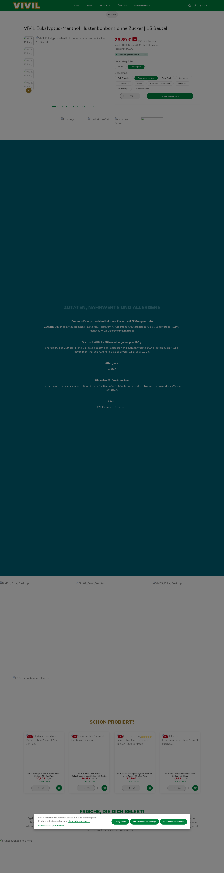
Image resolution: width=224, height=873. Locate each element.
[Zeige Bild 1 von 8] (54, 106)
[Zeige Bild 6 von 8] (81, 106)
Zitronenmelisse (142, 88)
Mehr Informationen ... (79, 821)
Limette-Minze (124, 83)
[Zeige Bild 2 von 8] (59, 106)
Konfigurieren (120, 821)
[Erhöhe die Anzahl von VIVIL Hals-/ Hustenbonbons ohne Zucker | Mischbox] (188, 788)
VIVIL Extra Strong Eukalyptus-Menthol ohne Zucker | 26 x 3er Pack (134, 774)
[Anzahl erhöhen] (143, 96)
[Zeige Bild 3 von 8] (64, 106)
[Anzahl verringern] (117, 96)
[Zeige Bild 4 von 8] (70, 106)
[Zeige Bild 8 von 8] (92, 106)
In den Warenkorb (170, 95)
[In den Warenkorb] (59, 788)
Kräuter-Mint (184, 78)
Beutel (120, 66)
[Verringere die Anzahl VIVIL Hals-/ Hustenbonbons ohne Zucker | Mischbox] (165, 788)
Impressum (58, 825)
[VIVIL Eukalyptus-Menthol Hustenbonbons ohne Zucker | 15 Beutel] (72, 73)
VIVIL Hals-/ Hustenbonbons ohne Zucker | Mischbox (180, 774)
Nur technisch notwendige (144, 821)
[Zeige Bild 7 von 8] (86, 106)
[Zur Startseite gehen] (30, 5)
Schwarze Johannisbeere (160, 83)
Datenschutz (44, 825)
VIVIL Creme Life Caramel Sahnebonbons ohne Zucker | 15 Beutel (89, 774)
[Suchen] (189, 5)
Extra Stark (166, 78)
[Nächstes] (29, 90)
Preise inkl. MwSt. (124, 48)
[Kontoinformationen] (195, 5)
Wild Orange (123, 88)
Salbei (139, 83)
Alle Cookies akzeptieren (173, 821)
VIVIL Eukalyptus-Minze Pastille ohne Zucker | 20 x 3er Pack (44, 774)
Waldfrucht (182, 83)
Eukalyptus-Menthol (146, 78)
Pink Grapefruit (124, 78)
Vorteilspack (136, 66)
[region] (66, 73)
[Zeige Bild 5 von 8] (75, 106)
